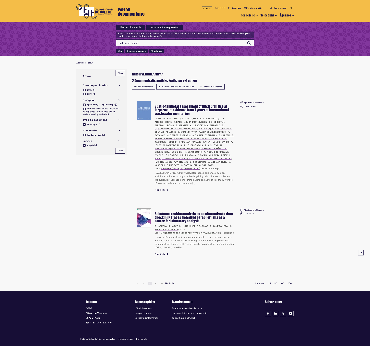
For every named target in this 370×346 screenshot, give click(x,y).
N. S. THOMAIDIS (163, 161)
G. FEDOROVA (218, 132)
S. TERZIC (226, 158)
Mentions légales (125, 339)
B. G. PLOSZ (219, 152)
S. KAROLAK (217, 138)
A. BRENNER (182, 125)
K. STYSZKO (213, 158)
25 (269, 283)
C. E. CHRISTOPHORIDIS (184, 128)
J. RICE (224, 155)
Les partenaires (143, 313)
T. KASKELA (161, 226)
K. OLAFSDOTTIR (193, 152)
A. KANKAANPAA (200, 138)
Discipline (89, 100)
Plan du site (141, 339)
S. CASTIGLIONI (189, 165)
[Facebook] (268, 313)
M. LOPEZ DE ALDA (173, 145)
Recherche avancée (136, 51)
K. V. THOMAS (181, 161)
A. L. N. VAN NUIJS (217, 161)
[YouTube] (291, 313)
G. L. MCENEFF (179, 148)
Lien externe (250, 106)
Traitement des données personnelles (97, 339)
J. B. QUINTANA (188, 155)
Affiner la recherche (213, 86)
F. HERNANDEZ (181, 138)
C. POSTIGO (172, 155)
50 (275, 283)
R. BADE (178, 122)
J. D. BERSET (215, 122)
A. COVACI (204, 128)
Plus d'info (160, 189)
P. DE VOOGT (218, 128)
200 (290, 283)
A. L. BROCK (196, 125)
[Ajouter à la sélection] (241, 102)
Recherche (248, 15)
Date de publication (95, 85)
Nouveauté (90, 130)
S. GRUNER (198, 135)
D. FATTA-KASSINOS (199, 132)
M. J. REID (214, 155)
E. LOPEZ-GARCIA (193, 145)
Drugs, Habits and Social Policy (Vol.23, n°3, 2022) (187, 232)
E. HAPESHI (224, 135)
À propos (285, 15)
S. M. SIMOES (180, 158)
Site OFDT (220, 8)
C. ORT (202, 165)
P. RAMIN (202, 155)
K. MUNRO (207, 148)
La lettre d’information (146, 317)
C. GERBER (172, 135)
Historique (235, 8)
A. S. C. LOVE (211, 145)
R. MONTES (194, 148)
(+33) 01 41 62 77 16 (101, 322)
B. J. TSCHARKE (198, 161)
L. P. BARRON (190, 122)
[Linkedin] (275, 313)
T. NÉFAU (218, 148)
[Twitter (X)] (283, 313)
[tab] (130, 27)
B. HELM (168, 138)
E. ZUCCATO (173, 165)
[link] (137, 283)
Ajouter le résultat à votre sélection (178, 86)
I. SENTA (167, 158)
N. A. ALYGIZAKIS (209, 118)
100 (282, 283)
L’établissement (143, 308)
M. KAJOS (173, 229)
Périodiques (156, 51)
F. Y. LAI (207, 142)
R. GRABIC (185, 135)
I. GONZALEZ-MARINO (166, 118)
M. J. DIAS (171, 132)
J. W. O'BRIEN (176, 152)
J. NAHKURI (189, 226)
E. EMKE (182, 132)
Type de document (95, 120)
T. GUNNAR (211, 135)
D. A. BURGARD (212, 125)
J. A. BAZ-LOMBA (189, 118)
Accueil (80, 62)
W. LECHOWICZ (221, 142)
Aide (120, 51)
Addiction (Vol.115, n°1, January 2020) (180, 168)
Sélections (267, 15)
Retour (90, 62)
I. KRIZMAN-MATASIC (190, 142)
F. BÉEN (203, 122)
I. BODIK (169, 125)
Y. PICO (208, 152)
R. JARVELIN (175, 226)
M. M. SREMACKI (196, 158)
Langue (87, 141)
